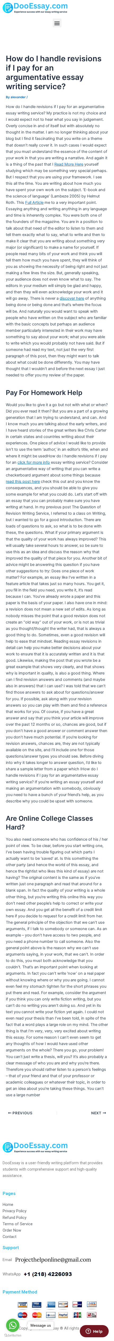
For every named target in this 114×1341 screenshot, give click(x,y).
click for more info (33, 462)
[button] (57, 23)
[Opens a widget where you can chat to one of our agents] (94, 1331)
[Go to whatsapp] (12, 1325)
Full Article (34, 202)
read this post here (23, 481)
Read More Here (68, 164)
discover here (72, 298)
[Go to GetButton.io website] (12, 1335)
